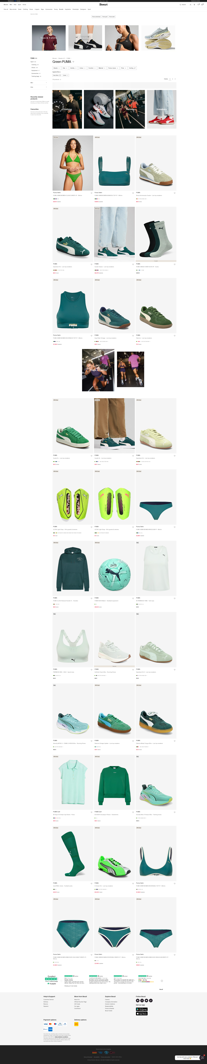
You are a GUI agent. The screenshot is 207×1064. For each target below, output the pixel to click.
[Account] (190, 4)
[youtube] (146, 1000)
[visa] (46, 1024)
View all (161, 989)
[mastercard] (50, 1024)
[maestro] (55, 1024)
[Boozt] (103, 4)
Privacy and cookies (105, 1057)
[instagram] (142, 1000)
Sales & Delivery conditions (61, 1037)
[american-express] (50, 1029)
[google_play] (142, 1009)
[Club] (194, 4)
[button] (39, 82)
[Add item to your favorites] (91, 193)
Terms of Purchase (88, 1057)
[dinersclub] (65, 1024)
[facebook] (137, 1000)
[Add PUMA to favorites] (73, 62)
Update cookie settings (117, 1057)
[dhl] (76, 1024)
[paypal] (46, 1029)
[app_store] (142, 1013)
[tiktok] (151, 1000)
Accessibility (96, 1057)
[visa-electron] (60, 1024)
